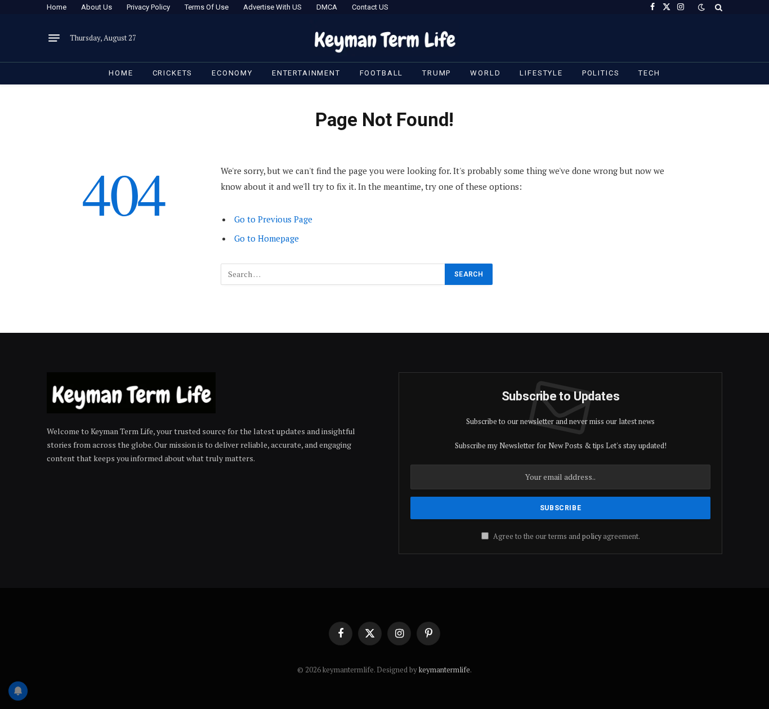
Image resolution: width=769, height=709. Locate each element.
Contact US (370, 7)
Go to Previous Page (273, 219)
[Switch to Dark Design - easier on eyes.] (701, 7)
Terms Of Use (207, 7)
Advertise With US (272, 7)
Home (56, 7)
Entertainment (306, 73)
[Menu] (54, 38)
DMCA (326, 7)
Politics (601, 73)
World (485, 73)
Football (382, 73)
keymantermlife (444, 670)
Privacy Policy (148, 7)
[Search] (717, 7)
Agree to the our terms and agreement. (565, 536)
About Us (96, 7)
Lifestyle (541, 73)
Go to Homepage (266, 238)
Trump (436, 73)
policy (591, 536)
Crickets (173, 73)
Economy (232, 73)
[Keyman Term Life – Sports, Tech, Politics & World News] (385, 38)
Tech (649, 73)
